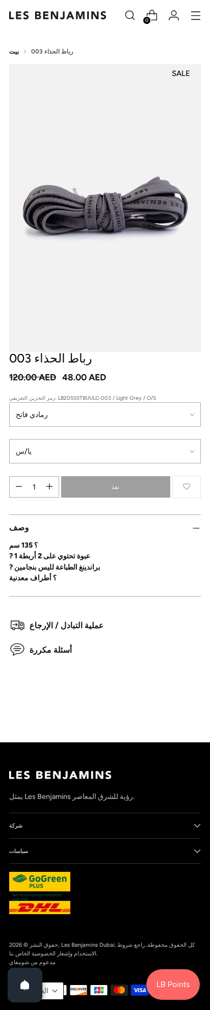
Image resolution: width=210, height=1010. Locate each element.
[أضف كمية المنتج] (49, 487)
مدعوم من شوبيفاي (32, 962)
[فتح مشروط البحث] (129, 15)
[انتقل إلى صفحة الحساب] (173, 15)
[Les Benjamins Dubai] (57, 15)
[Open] (25, 985)
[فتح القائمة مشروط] (195, 15)
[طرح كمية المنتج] (19, 487)
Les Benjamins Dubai (88, 944)
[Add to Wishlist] (186, 487)
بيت (14, 51)
